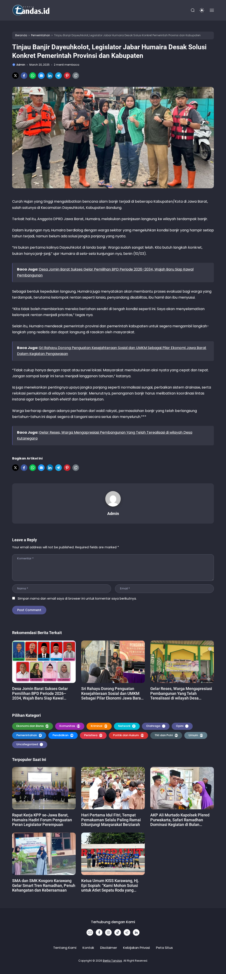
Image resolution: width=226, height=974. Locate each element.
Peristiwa (93, 735)
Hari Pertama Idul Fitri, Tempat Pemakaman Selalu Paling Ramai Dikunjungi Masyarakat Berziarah (111, 820)
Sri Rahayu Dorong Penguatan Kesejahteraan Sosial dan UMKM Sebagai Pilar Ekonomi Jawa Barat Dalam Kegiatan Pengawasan (111, 693)
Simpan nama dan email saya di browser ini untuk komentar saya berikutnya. (77, 598)
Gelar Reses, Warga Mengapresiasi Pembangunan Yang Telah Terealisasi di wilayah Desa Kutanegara (181, 693)
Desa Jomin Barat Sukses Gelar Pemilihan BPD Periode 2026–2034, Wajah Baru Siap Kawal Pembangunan (40, 693)
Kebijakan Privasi (136, 947)
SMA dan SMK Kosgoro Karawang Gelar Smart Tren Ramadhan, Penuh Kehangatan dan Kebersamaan (43, 885)
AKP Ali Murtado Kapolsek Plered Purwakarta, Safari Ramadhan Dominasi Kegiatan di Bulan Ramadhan (179, 820)
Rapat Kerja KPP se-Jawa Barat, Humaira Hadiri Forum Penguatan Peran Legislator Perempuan (42, 820)
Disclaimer (108, 947)
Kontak (88, 947)
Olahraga (155, 726)
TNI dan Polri (166, 735)
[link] (15, 75)
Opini (182, 726)
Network (126, 726)
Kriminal (99, 726)
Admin (113, 513)
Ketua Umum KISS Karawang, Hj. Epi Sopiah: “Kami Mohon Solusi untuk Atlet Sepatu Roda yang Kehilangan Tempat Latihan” (110, 885)
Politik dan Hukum (128, 735)
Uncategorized (29, 744)
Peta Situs (164, 947)
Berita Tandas (112, 961)
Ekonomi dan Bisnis (32, 726)
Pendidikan (63, 735)
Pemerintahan (29, 735)
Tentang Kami (64, 947)
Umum (195, 735)
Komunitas (69, 726)
